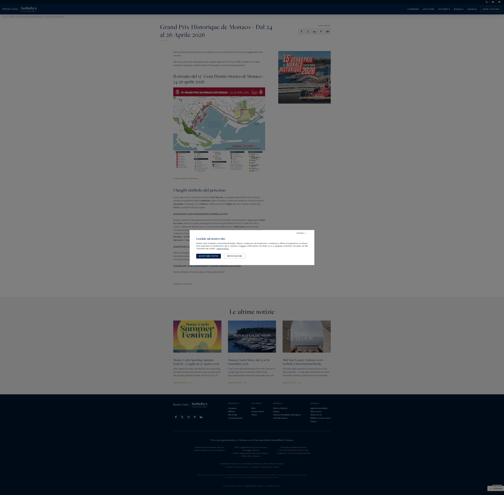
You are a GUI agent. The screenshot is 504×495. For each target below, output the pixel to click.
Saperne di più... (223, 248)
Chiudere (300, 233)
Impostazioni (234, 256)
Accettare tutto (208, 256)
